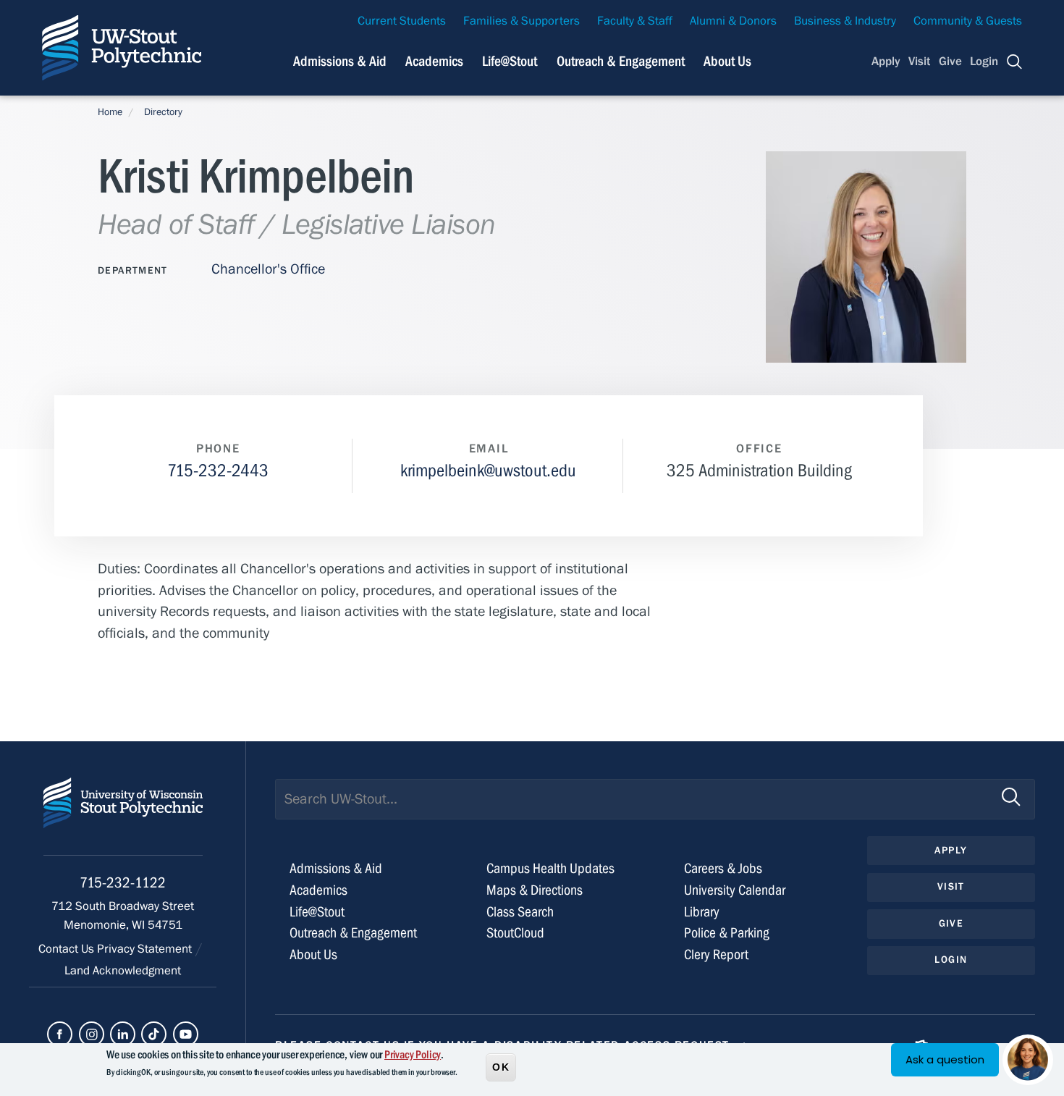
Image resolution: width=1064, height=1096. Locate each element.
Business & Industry (845, 21)
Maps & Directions (534, 890)
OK (501, 1066)
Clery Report (716, 954)
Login (984, 61)
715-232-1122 (123, 883)
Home (110, 112)
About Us (727, 61)
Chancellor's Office (268, 269)
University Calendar (734, 890)
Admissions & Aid (340, 61)
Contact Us (67, 949)
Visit (919, 61)
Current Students (402, 21)
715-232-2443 (218, 470)
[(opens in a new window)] (59, 1034)
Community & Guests (967, 21)
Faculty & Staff (634, 21)
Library (701, 911)
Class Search (520, 911)
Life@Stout (509, 61)
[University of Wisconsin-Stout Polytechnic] (123, 816)
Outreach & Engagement (621, 61)
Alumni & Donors (733, 21)
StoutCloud (515, 932)
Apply (885, 61)
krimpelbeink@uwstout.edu (488, 470)
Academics (434, 61)
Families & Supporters (521, 21)
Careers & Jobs (723, 868)
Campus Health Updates (550, 868)
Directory (163, 112)
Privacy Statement (146, 949)
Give (950, 61)
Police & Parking (726, 932)
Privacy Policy (412, 1054)
